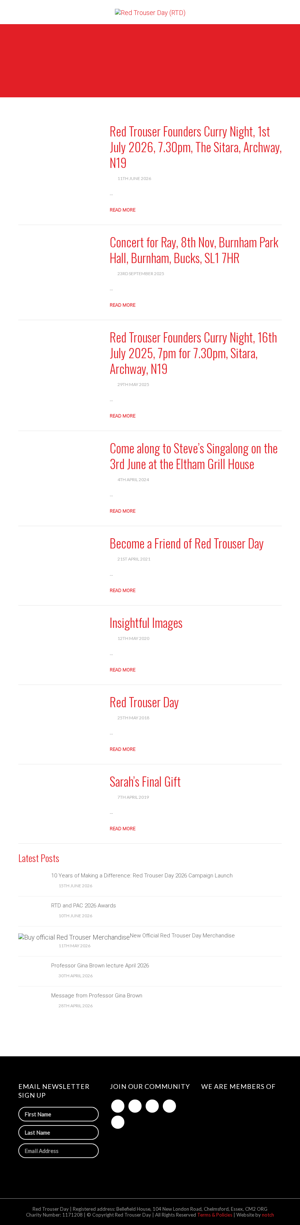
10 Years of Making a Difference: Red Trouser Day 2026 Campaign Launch (142, 875)
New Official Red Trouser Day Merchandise (182, 935)
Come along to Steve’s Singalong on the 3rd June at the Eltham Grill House (194, 455)
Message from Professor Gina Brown (96, 995)
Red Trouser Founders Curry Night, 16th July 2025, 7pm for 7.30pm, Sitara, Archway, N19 (193, 352)
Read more (122, 210)
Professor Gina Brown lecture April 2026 (100, 965)
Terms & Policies (215, 1215)
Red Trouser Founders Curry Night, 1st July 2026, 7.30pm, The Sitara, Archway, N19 (196, 146)
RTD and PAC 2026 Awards (83, 905)
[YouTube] (117, 1122)
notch (268, 1215)
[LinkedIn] (152, 1106)
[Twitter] (135, 1106)
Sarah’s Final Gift (145, 781)
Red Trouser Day (144, 701)
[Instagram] (169, 1106)
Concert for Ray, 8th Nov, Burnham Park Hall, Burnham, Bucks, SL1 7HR (194, 249)
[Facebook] (117, 1106)
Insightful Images (146, 622)
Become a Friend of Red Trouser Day (187, 542)
